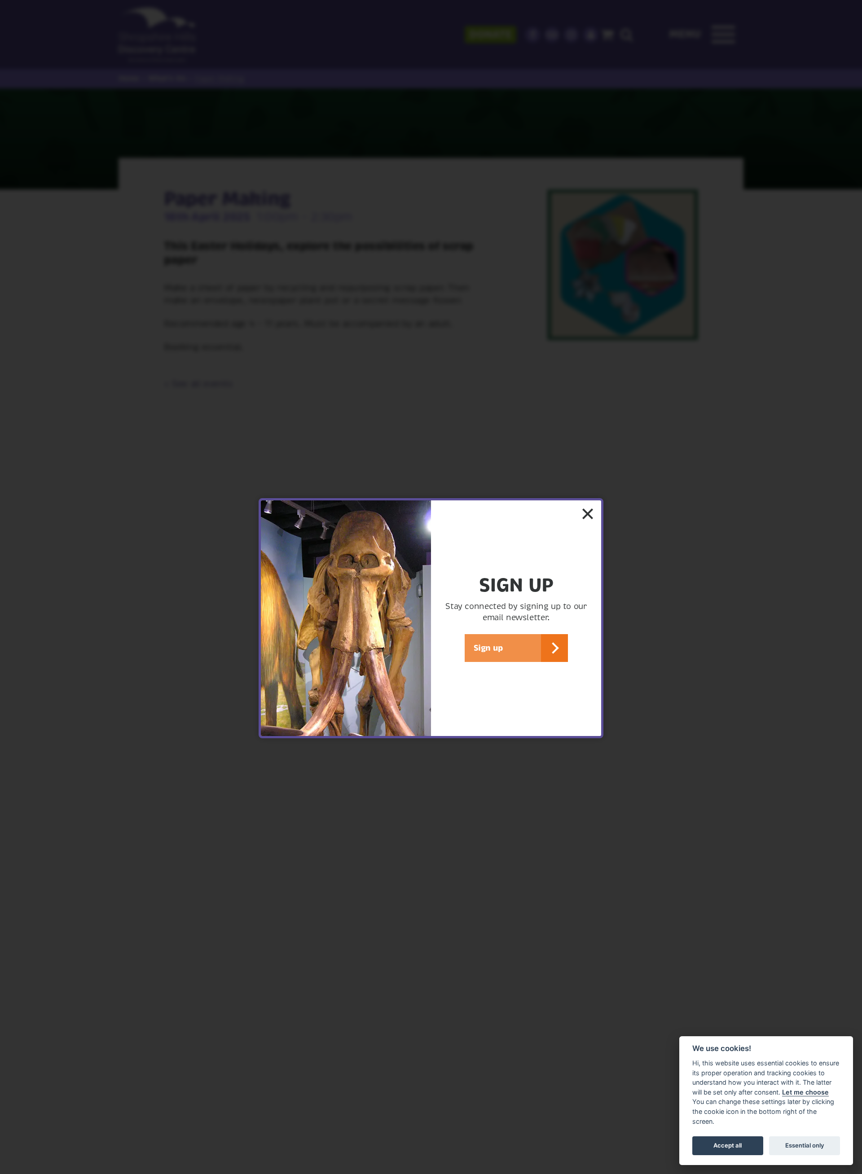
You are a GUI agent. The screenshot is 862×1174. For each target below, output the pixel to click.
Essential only (804, 1145)
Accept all (727, 1145)
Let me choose (805, 1092)
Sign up (488, 648)
